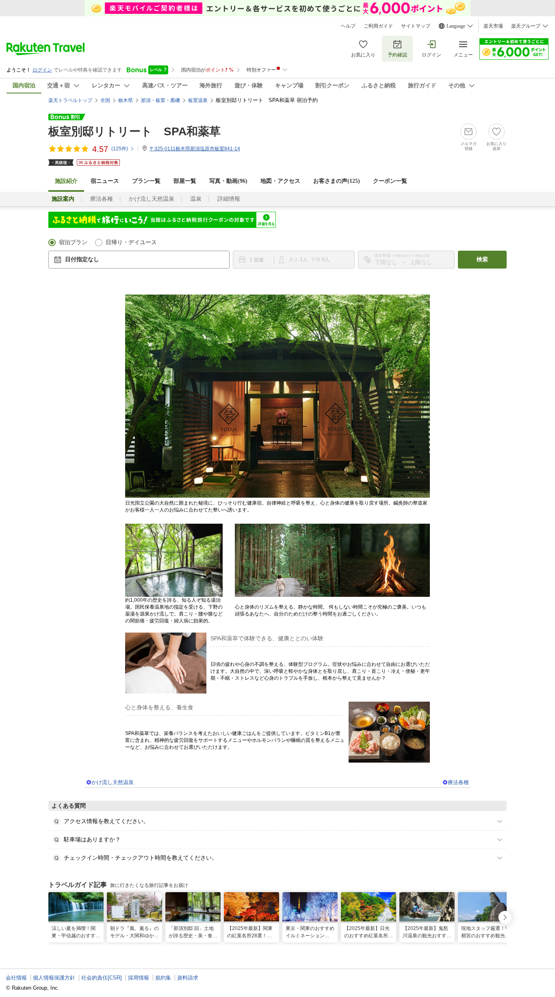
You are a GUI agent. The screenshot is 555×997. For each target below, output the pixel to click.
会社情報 (16, 978)
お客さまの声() (336, 181)
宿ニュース (105, 181)
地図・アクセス (280, 181)
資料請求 (187, 978)
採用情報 (138, 978)
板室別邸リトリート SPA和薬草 (134, 131)
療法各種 (101, 199)
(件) (119, 148)
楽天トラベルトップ (70, 100)
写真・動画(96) (228, 181)
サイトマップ (415, 26)
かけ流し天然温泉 (151, 199)
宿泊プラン (73, 242)
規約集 (163, 978)
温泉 (196, 199)
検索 (482, 259)
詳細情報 (228, 199)
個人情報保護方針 (54, 978)
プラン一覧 (146, 181)
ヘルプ (348, 26)
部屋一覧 (184, 181)
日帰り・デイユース (131, 242)
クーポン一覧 (390, 181)
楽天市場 (493, 26)
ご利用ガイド (378, 26)
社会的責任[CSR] (101, 978)
